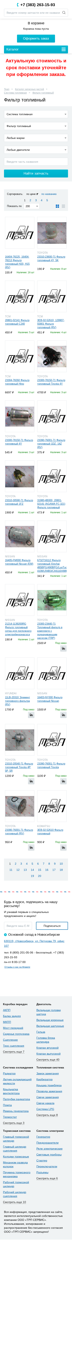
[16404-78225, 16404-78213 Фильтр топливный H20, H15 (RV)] (19, 233)
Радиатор (9, 1073)
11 (10, 869)
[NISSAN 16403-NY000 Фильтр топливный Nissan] (52, 673)
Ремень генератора (16, 1111)
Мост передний (13, 1027)
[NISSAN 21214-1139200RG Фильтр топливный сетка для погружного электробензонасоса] (19, 600)
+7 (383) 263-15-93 (37, 5)
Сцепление (10, 1039)
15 (39, 869)
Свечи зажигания (47, 1097)
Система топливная (15, 92)
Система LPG (45, 1109)
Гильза (40, 1031)
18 (61, 869)
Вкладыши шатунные (50, 1026)
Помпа (7, 1105)
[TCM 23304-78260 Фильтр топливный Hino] (19, 356)
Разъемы (42, 1172)
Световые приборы (49, 1154)
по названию (49, 194)
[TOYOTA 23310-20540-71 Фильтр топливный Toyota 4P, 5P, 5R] (19, 740)
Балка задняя (12, 1016)
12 (18, 869)
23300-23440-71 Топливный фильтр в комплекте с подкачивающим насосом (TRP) (49, 630)
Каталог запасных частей (29, 89)
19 (32, 876)
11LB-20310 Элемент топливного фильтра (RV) (17, 701)
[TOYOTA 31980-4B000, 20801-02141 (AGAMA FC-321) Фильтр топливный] (52, 476)
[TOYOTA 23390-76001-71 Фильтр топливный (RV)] (19, 806)
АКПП (6, 1010)
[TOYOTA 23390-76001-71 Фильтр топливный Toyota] (52, 740)
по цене (31, 194)
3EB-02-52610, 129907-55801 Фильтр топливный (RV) (50, 324)
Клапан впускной (47, 1047)
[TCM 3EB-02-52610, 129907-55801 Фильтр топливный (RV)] (52, 296)
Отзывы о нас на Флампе (17, 967)
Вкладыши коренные (50, 1020)
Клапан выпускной (48, 1053)
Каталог (12, 49)
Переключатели (46, 1166)
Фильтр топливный (43, 92)
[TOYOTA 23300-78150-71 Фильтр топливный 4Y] (19, 416)
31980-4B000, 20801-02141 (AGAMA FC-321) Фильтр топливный (51, 504)
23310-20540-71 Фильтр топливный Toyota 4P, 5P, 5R (19, 767)
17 (54, 869)
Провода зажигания (49, 1091)
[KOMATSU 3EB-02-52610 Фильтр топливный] (52, 806)
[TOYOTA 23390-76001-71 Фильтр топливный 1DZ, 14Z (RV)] (52, 416)
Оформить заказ (36, 38)
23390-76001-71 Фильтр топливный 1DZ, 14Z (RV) (51, 444)
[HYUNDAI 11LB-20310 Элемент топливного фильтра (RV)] (19, 673)
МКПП (7, 1022)
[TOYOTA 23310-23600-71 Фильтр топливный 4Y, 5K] (52, 233)
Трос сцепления (13, 1045)
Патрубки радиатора (16, 1099)
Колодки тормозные (16, 1156)
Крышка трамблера (49, 1085)
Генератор (43, 1136)
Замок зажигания (47, 1073)
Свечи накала (45, 1103)
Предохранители (47, 1142)
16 (46, 869)
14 (32, 869)
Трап (6, 89)
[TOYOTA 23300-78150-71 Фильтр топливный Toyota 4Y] (52, 356)
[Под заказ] (63, 648)
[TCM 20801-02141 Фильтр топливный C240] (19, 296)
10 (61, 863)
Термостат (10, 1117)
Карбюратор (44, 1079)
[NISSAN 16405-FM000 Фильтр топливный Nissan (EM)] (19, 536)
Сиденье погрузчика (16, 1033)
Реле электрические (49, 1148)
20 (39, 876)
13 (25, 869)
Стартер (41, 1160)
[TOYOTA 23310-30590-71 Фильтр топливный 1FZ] (19, 476)
